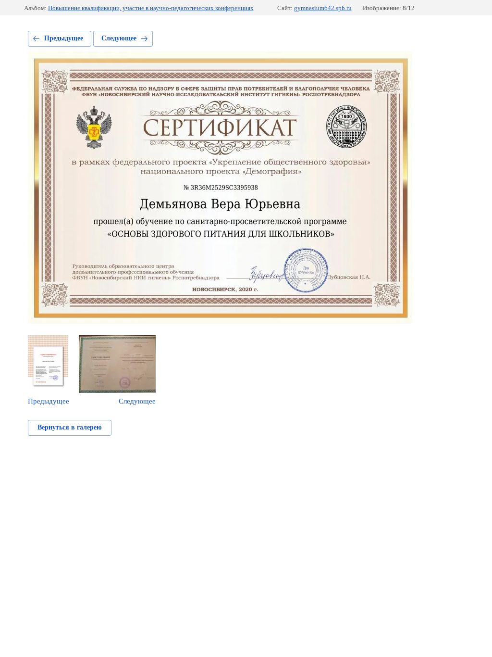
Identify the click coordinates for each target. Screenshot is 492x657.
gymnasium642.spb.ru (323, 8)
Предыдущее (63, 38)
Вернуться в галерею (69, 427)
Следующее (118, 38)
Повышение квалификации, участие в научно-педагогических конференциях (151, 8)
